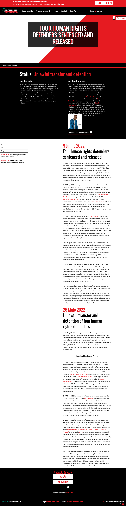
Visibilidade (64, 11)
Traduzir (122, 18)
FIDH (81, 432)
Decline (109, 2)
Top (2, 147)
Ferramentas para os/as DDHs (43, 11)
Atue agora (99, 11)
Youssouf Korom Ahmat (71, 199)
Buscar (72, 11)
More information (59, 4)
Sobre (56, 11)
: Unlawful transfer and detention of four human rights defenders (12, 161)
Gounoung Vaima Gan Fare (87, 97)
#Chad (57, 502)
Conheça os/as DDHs (27, 11)
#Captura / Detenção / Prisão (75, 502)
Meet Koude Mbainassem (79, 132)
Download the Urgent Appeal (87, 356)
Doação (92, 11)
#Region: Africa (50, 502)
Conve (69, 430)
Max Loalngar (94, 216)
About (2, 151)
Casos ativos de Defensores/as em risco (113, 503)
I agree (99, 2)
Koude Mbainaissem (98, 202)
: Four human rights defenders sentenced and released (13, 155)
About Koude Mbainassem (10, 65)
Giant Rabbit (69, 493)
